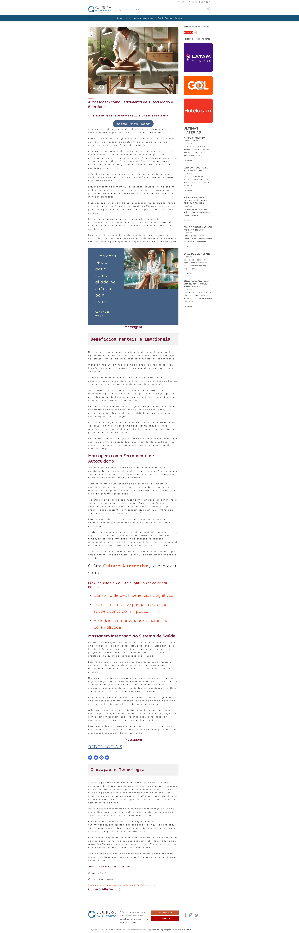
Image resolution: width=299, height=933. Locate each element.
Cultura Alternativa (126, 565)
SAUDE (140, 885)
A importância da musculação (194, 139)
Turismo (169, 18)
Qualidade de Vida (127, 885)
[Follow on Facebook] (199, 2)
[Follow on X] (204, 2)
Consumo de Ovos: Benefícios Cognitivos (133, 595)
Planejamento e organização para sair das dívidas (195, 200)
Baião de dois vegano (197, 253)
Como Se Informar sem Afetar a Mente (198, 228)
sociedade (150, 885)
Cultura (137, 18)
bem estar (93, 885)
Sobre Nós (182, 2)
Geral (160, 18)
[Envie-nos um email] (207, 2)
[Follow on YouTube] (209, 2)
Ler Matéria (188, 160)
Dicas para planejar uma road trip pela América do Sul (196, 283)
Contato (178, 18)
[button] (90, 18)
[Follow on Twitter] (197, 916)
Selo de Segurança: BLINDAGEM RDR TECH (170, 929)
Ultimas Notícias (124, 18)
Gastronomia (149, 18)
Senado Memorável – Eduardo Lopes (197, 169)
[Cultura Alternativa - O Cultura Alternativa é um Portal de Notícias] (100, 9)
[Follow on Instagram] (202, 2)
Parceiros (193, 2)
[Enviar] (208, 9)
